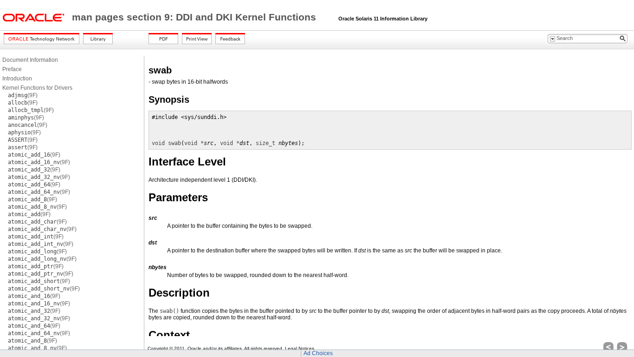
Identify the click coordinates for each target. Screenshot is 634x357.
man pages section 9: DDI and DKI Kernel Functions (195, 17)
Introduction (17, 78)
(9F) (23, 95)
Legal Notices (299, 348)
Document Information (30, 60)
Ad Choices (318, 353)
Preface (12, 69)
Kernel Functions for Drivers (37, 88)
